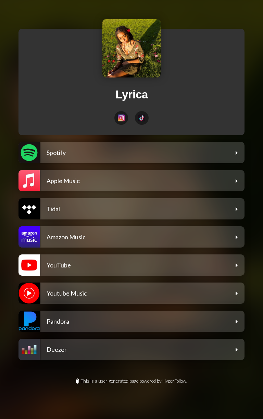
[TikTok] (142, 118)
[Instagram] (121, 118)
